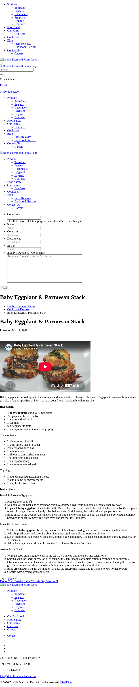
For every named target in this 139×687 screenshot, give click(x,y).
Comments (13, 214)
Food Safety (14, 27)
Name (11, 224)
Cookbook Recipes (25, 46)
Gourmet (19, 24)
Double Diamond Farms (21, 306)
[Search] (1, 74)
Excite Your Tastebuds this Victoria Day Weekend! (29, 581)
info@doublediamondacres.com (18, 676)
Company (13, 231)
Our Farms (13, 30)
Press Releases (22, 43)
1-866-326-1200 (9, 91)
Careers (18, 53)
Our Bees (19, 33)
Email (11, 245)
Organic (19, 20)
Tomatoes (20, 7)
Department (14, 238)
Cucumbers (21, 14)
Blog (10, 40)
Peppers (19, 11)
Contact (11, 635)
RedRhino (67, 682)
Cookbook (13, 37)
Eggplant (19, 17)
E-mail (4, 85)
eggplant (12, 578)
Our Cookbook (16, 616)
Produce (12, 4)
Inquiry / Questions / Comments (26, 252)
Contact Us (13, 50)
